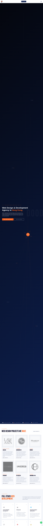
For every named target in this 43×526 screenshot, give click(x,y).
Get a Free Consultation (8, 219)
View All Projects (36, 431)
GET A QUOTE (23, 1)
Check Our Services (19, 219)
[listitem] (8, 447)
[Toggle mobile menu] (41, 1)
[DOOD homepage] (4, 1)
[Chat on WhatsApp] (41, 523)
